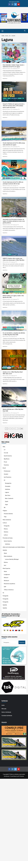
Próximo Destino (8, 513)
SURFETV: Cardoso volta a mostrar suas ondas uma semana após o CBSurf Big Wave (13, 259)
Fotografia (6, 525)
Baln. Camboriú (9, 498)
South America (8, 455)
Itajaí (6, 504)
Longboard (7, 574)
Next (22, 428)
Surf (5, 565)
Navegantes (8, 483)
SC (19, 59)
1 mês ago (14, 185)
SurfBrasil (11, 329)
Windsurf (6, 580)
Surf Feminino (5, 61)
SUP (5, 586)
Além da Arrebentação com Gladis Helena (14, 547)
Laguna (11, 59)
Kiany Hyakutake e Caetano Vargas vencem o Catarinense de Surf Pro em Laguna (13, 65)
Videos (7, 100)
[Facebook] (9, 4)
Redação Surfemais (7, 68)
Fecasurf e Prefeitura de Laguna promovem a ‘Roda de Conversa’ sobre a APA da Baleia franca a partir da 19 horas (13, 105)
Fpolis (6, 501)
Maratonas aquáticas (9, 583)
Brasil (18, 327)
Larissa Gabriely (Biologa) (12, 559)
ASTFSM (4, 213)
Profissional (16, 139)
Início (3, 705)
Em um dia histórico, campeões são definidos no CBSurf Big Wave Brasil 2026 (14, 333)
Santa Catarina (8, 541)
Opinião (5, 550)
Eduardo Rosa (6, 262)
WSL (4, 446)
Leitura (6, 535)
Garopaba (7, 486)
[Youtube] (18, 4)
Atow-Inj (9, 327)
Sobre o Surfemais (6, 712)
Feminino (6, 465)
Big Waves (5, 254)
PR (4, 507)
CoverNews (13, 776)
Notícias (15, 59)
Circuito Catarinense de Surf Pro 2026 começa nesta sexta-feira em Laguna (14, 144)
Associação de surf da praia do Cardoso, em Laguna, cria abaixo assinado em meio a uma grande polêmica (14, 221)
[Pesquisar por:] (11, 642)
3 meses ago (15, 224)
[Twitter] (15, 4)
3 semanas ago (15, 68)
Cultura (5, 522)
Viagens (5, 510)
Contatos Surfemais (7, 715)
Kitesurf (6, 577)
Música (6, 529)
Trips (5, 516)
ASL (4, 59)
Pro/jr (5, 462)
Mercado (4, 708)
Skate (5, 553)
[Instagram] (12, 4)
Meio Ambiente (14, 98)
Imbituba (7, 489)
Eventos (7, 178)
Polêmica (19, 98)
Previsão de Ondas (8, 538)
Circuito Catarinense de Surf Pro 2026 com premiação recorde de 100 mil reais (13, 183)
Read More (5, 78)
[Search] (25, 30)
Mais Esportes (6, 568)
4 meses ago (13, 336)
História (6, 532)
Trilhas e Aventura (9, 589)
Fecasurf (7, 59)
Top (4, 100)
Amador (4, 291)
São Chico (7, 495)
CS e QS (6, 452)
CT (4, 449)
